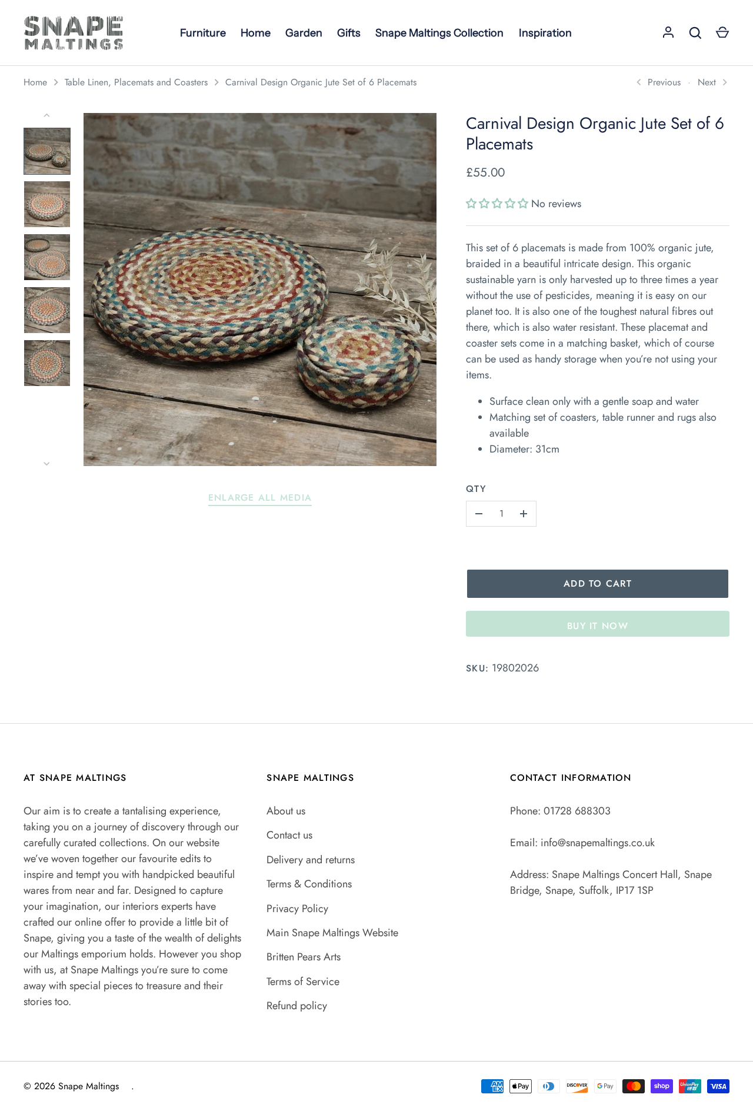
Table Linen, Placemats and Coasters (136, 82)
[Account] (668, 33)
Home (35, 82)
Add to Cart (598, 583)
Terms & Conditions (309, 884)
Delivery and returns (310, 859)
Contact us (289, 835)
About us (285, 811)
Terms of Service (302, 981)
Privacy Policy (297, 908)
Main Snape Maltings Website (332, 932)
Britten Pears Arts (303, 956)
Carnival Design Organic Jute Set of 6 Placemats (321, 82)
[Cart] (722, 33)
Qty (476, 488)
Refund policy (296, 1005)
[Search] (695, 33)
